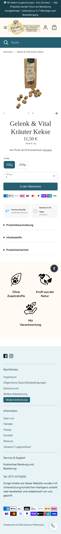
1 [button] (28, 113)
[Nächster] (56, 113)
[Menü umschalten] (4, 27)
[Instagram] (11, 356)
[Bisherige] (4, 113)
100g (9, 164)
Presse (7, 429)
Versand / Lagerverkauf (17, 446)
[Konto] (45, 26)
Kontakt (8, 435)
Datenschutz (11, 388)
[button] (54, 268)
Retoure (8, 441)
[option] (30, 83)
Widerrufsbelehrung (15, 394)
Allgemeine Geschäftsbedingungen (24, 382)
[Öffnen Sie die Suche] (6, 42)
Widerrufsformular (17, 399)
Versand (47, 150)
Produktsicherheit (17, 249)
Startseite (8, 52)
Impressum (10, 377)
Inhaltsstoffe (14, 237)
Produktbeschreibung (19, 225)
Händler (8, 424)
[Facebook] (5, 356)
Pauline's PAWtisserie (34, 525)
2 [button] (32, 113)
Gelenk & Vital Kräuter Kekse (30, 52)
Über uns (8, 418)
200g (22, 164)
